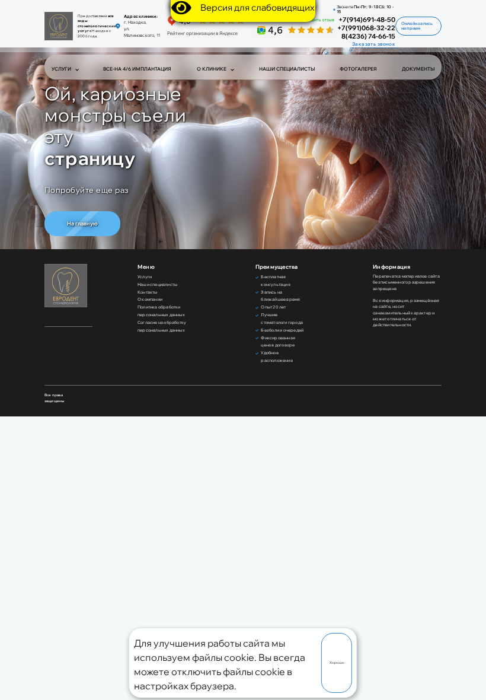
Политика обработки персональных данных (161, 310)
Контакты (148, 292)
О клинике (211, 69)
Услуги (61, 69)
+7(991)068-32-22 (366, 28)
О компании (150, 299)
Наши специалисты (287, 69)
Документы (418, 69)
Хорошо (337, 662)
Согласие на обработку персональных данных (162, 326)
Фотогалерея (358, 69)
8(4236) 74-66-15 (368, 36)
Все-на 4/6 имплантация (137, 69)
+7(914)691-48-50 (366, 20)
